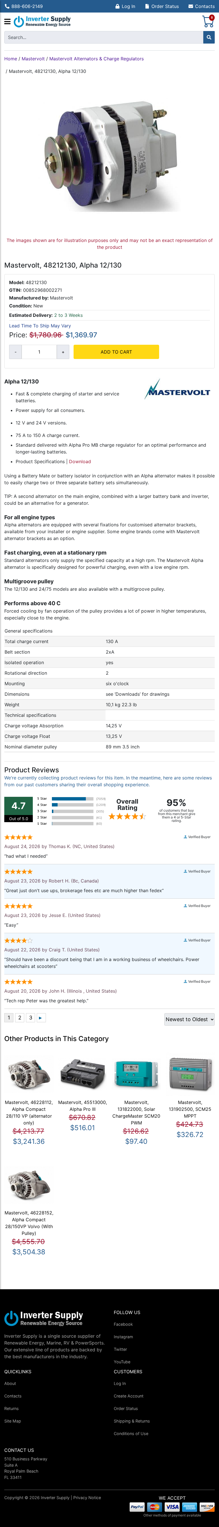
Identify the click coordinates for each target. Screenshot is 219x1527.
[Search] (209, 37)
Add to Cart (116, 352)
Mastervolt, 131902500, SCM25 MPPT (190, 1109)
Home (10, 58)
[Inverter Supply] (42, 22)
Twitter (120, 1349)
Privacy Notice (87, 1497)
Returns (11, 1408)
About (10, 1383)
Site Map (12, 1421)
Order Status (165, 6)
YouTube (122, 1361)
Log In (128, 6)
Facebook (123, 1324)
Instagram (123, 1336)
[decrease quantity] (15, 352)
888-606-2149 (27, 6)
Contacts (205, 6)
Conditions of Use (131, 1433)
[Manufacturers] (7, 22)
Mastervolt (33, 58)
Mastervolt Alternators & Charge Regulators (96, 58)
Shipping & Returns (132, 1421)
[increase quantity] (63, 352)
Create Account (128, 1395)
